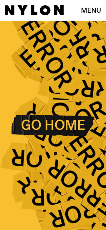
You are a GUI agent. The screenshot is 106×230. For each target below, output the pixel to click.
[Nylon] (34, 10)
